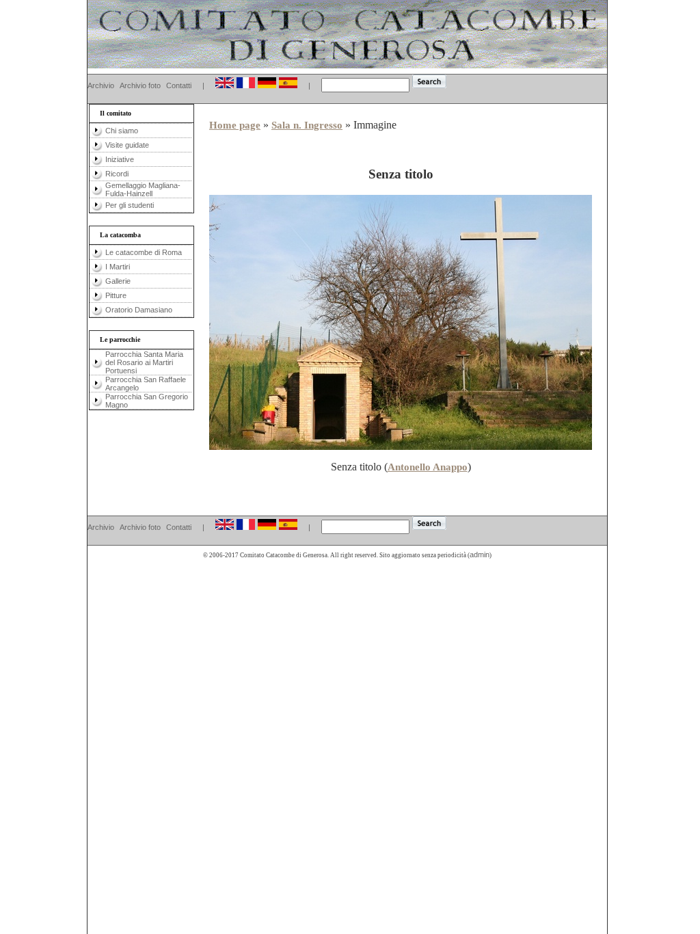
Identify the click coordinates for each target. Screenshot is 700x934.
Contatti (178, 85)
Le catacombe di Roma (143, 252)
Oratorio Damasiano (138, 310)
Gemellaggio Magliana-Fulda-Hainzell (142, 189)
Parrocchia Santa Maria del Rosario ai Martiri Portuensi (144, 362)
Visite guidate (127, 145)
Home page (234, 125)
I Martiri (117, 267)
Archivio (101, 85)
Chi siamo (121, 130)
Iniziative (119, 159)
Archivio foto (140, 85)
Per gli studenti (129, 205)
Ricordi (117, 174)
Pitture (115, 295)
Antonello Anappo (428, 467)
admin (479, 554)
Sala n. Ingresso (306, 125)
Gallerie (118, 281)
